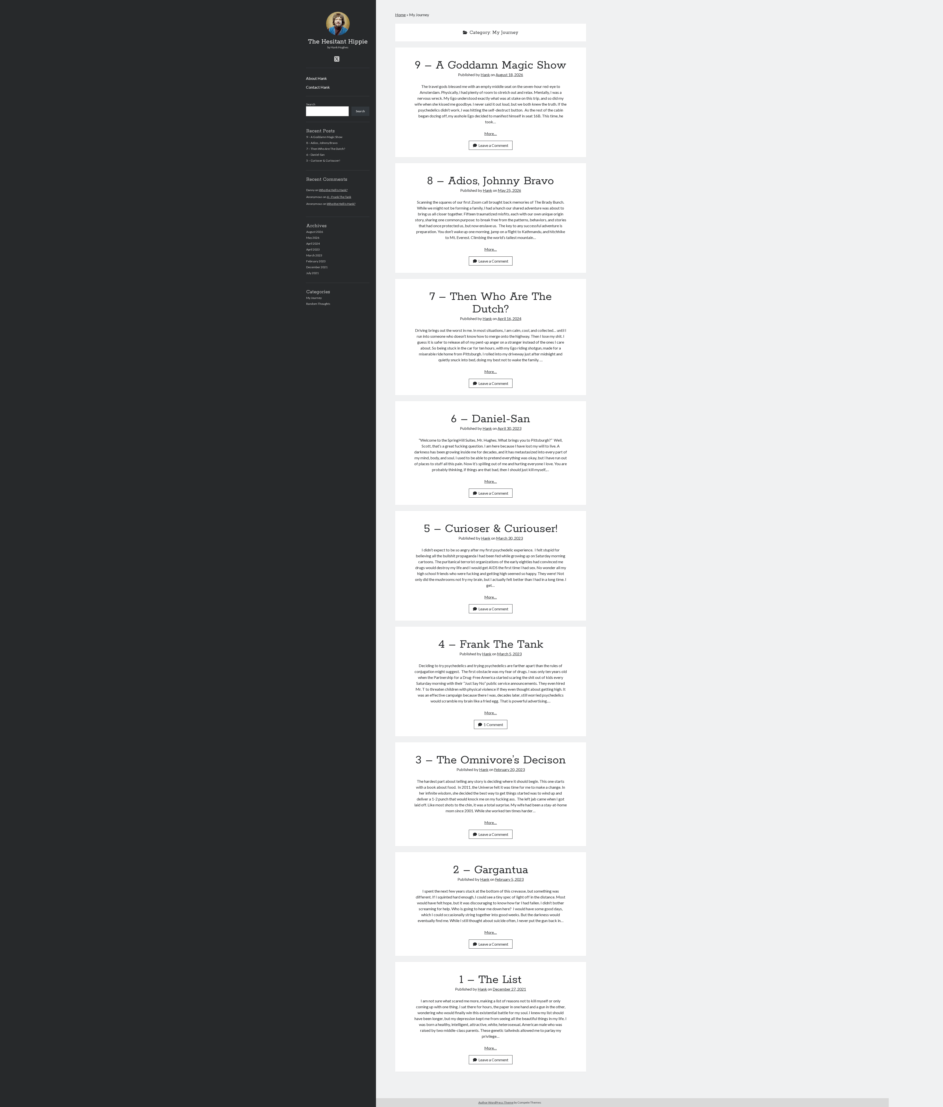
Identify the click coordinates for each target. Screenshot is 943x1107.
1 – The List (490, 980)
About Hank (316, 78)
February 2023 (316, 261)
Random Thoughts (318, 304)
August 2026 (314, 232)
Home (400, 14)
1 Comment (493, 724)
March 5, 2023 (509, 653)
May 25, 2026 (509, 190)
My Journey (314, 298)
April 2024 (313, 243)
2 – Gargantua (490, 870)
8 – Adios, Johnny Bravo (321, 143)
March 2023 (314, 255)
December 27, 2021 (509, 989)
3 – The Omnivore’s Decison (491, 760)
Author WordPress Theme (495, 1102)
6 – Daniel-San (315, 154)
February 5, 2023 (509, 879)
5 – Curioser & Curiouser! (323, 160)
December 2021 (317, 267)
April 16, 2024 (509, 318)
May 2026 (312, 237)
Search (310, 104)
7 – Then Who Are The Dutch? (325, 149)
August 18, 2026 (509, 74)
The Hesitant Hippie (338, 42)
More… (490, 133)
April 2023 (313, 249)
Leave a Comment (493, 145)
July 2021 (312, 273)
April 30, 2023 (509, 428)
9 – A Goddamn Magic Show (324, 137)
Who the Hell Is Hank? (333, 190)
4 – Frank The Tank (339, 197)
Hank (485, 74)
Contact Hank (318, 87)
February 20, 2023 (509, 769)
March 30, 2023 (509, 538)
